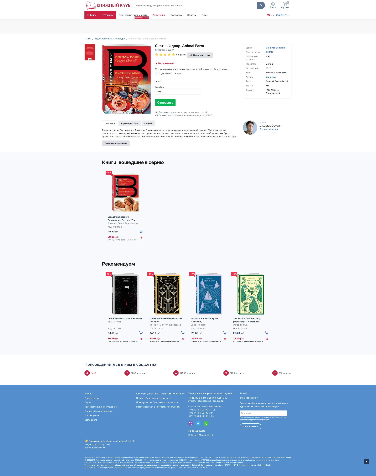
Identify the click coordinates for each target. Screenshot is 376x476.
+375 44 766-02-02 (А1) (200, 412)
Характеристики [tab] (129, 123)
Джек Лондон (198, 324)
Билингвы (271, 77)
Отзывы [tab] (148, 123)
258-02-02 (279, 15)
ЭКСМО (269, 52)
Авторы (88, 393)
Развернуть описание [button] (115, 143)
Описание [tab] (110, 123)
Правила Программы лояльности (153, 398)
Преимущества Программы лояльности (157, 402)
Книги (92, 15)
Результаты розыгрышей (97, 444)
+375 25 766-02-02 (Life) (201, 416)
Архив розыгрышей (94, 447)
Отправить (165, 102)
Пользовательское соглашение (100, 406)
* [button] (141, 238)
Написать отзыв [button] (201, 55)
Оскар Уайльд (240, 324)
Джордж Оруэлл (164, 49)
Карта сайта (90, 420)
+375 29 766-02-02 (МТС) (201, 409)
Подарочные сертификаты (98, 411)
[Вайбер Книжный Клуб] (190, 423)
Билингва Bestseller (276, 47)
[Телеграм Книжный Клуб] (198, 423)
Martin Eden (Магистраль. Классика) (205, 320)
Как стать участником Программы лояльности (160, 393)
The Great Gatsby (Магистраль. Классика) (166, 320)
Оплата (191, 15)
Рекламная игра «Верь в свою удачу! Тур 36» (112, 441)
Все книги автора (269, 129)
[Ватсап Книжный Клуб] (206, 423)
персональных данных (259, 420)
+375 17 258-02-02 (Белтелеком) (205, 406)
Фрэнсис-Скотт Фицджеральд (123, 223)
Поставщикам (91, 415)
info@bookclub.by (249, 397)
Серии (87, 402)
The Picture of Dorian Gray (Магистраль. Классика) (247, 320)
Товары (108, 15)
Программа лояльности (133, 15)
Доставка (176, 15)
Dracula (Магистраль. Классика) (125, 318)
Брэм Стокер (114, 321)
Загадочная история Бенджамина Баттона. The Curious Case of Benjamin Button (125, 219)
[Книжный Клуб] (107, 5)
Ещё (204, 15)
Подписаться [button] (251, 426)
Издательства (91, 398)
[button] (261, 5)
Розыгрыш (158, 15)
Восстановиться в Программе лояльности (158, 406)
